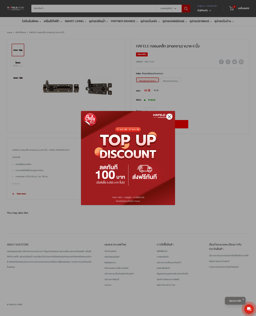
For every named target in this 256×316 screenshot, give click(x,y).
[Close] (169, 117)
